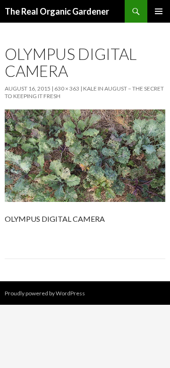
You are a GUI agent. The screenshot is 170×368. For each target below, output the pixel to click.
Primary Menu (158, 11)
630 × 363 (66, 88)
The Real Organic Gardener (57, 11)
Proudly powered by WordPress (45, 293)
